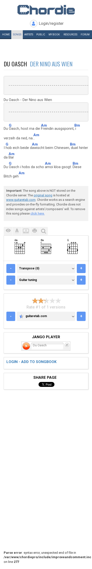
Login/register (51, 23)
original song (43, 195)
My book (54, 34)
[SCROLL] (25, 231)
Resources (70, 34)
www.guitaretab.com (21, 200)
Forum (85, 34)
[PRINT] (34, 231)
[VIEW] (8, 231)
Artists (28, 34)
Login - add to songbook (31, 362)
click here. (37, 213)
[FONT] (17, 231)
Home (6, 34)
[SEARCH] (43, 231)
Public (40, 34)
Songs (17, 34)
